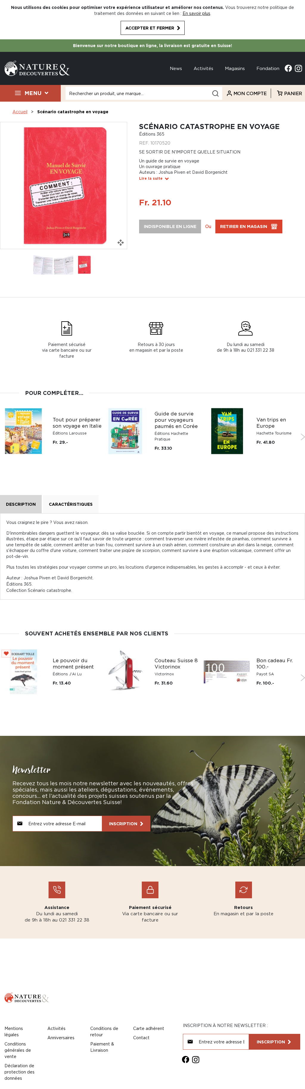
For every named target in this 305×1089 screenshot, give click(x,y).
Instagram (298, 68)
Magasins (235, 68)
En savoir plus (196, 13)
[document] (152, 19)
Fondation (267, 68)
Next (303, 437)
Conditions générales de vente (17, 1050)
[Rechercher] (215, 93)
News (176, 68)
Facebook (288, 68)
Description (21, 504)
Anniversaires (60, 1037)
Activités (203, 68)
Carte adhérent (148, 1028)
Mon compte (250, 93)
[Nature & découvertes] (37, 68)
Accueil (20, 111)
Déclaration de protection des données (19, 1071)
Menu (32, 93)
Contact (141, 1037)
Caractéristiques (71, 504)
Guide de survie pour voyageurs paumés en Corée (176, 420)
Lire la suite (151, 178)
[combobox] (144, 93)
